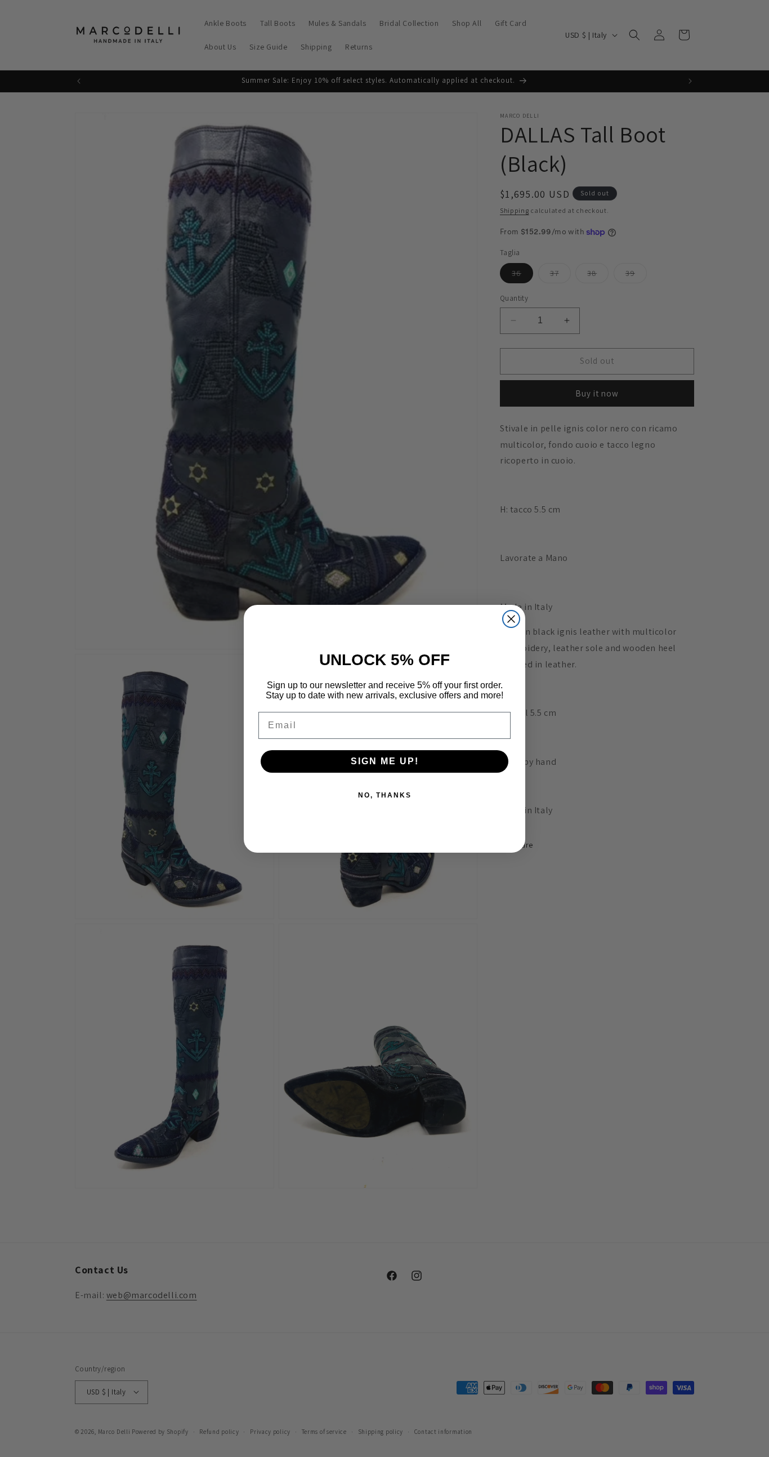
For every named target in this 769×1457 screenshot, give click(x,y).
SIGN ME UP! (385, 761)
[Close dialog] (511, 619)
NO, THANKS (385, 795)
